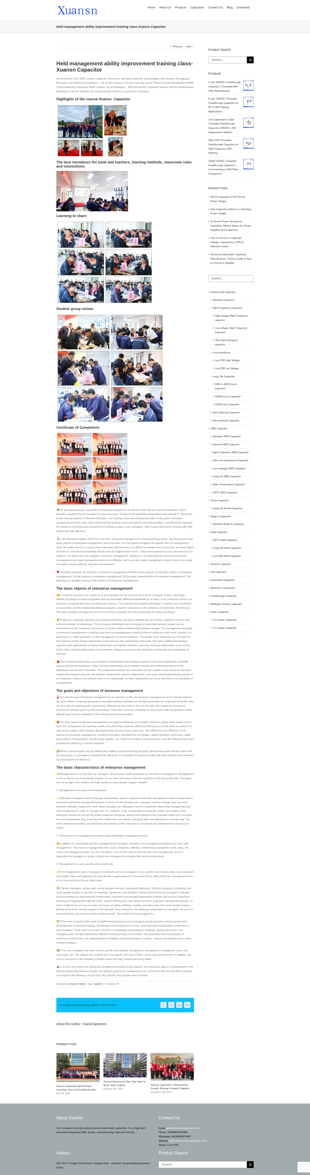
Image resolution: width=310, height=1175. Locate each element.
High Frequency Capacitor (227, 307)
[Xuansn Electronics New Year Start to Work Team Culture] (78, 1054)
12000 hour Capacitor (227, 404)
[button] (59, 1075)
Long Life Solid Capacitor (227, 547)
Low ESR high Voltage (227, 360)
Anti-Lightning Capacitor (226, 412)
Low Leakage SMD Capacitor (229, 468)
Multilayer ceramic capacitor (226, 604)
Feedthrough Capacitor (223, 595)
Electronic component (222, 587)
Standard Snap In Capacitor (228, 524)
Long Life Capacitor (224, 376)
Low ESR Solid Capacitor (227, 555)
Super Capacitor (219, 611)
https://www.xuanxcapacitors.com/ (187, 1143)
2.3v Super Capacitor (225, 619)
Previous (178, 46)
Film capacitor (218, 571)
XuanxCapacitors (94, 1024)
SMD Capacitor (219, 428)
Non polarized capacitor (226, 420)
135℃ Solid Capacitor (225, 540)
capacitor (97, 984)
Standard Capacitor (224, 300)
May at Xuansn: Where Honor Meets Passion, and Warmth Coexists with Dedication (171, 1088)
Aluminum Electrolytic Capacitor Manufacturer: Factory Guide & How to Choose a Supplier (230, 258)
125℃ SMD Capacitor (225, 492)
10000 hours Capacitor (228, 396)
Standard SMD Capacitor (227, 436)
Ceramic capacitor (220, 564)
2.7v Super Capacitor (225, 627)
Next (188, 46)
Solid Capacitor (219, 532)
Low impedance (222, 352)
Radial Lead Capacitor (223, 292)
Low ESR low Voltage (227, 368)
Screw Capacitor (219, 500)
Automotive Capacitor (222, 580)
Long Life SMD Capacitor (227, 476)
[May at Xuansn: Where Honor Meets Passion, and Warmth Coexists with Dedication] (172, 1054)
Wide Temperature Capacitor (229, 484)
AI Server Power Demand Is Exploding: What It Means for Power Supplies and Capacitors (230, 225)
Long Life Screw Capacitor (228, 508)
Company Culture (76, 984)
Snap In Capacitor (220, 516)
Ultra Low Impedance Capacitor (230, 460)
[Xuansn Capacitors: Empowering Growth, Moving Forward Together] (125, 1054)
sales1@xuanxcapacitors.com (182, 1130)
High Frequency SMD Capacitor (231, 452)
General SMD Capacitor (226, 444)
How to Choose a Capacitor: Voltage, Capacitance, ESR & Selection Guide (226, 242)
